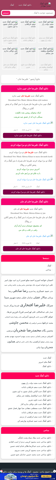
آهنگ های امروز (45, 362)
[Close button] (54, 471)
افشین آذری (21, 280)
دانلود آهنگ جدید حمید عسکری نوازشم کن (34, 421)
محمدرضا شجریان (27, 330)
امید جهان (12, 280)
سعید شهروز (15, 297)
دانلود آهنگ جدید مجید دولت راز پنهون (36, 383)
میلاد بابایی (28, 342)
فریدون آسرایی (28, 317)
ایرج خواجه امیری (42, 285)
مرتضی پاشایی (40, 336)
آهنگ (12, 5)
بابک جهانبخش (30, 285)
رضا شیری (32, 291)
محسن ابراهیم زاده (35, 323)
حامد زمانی (12, 285)
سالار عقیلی (40, 297)
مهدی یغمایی (49, 342)
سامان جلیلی (27, 298)
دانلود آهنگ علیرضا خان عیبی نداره (32, 88)
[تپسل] (1, 471)
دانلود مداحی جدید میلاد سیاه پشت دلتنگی (34, 438)
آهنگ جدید (47, 358)
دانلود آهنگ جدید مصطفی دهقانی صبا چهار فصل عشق (29, 408)
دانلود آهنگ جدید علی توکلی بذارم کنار (36, 404)
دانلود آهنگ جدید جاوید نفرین (39, 400)
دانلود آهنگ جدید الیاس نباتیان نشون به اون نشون (31, 391)
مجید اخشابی (9, 317)
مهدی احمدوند (20, 336)
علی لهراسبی (30, 312)
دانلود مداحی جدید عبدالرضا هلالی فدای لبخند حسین (30, 446)
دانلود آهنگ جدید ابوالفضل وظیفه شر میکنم (34, 396)
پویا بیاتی (40, 347)
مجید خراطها (47, 323)
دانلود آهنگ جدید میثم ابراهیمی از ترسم (35, 417)
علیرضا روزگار (14, 306)
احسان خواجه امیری (44, 280)
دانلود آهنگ (46, 366)
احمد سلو (30, 280)
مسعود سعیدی (30, 336)
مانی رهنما (17, 317)
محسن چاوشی (18, 322)
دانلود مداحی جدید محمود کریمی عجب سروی (33, 450)
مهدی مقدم (9, 336)
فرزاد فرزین (18, 312)
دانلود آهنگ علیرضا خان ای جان (34, 201)
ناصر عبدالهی (20, 342)
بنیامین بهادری (21, 285)
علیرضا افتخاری (33, 305)
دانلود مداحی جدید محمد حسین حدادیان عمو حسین (31, 455)
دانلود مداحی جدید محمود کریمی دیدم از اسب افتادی (30, 442)
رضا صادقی (20, 291)
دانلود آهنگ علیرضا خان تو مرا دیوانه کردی (29, 145)
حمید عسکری (43, 291)
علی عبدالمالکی (42, 312)
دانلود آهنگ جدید (24, 5)
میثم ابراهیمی (39, 342)
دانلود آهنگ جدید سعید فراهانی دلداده (36, 387)
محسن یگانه (47, 330)
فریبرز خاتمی (39, 317)
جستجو (6, 13)
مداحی (48, 270)
